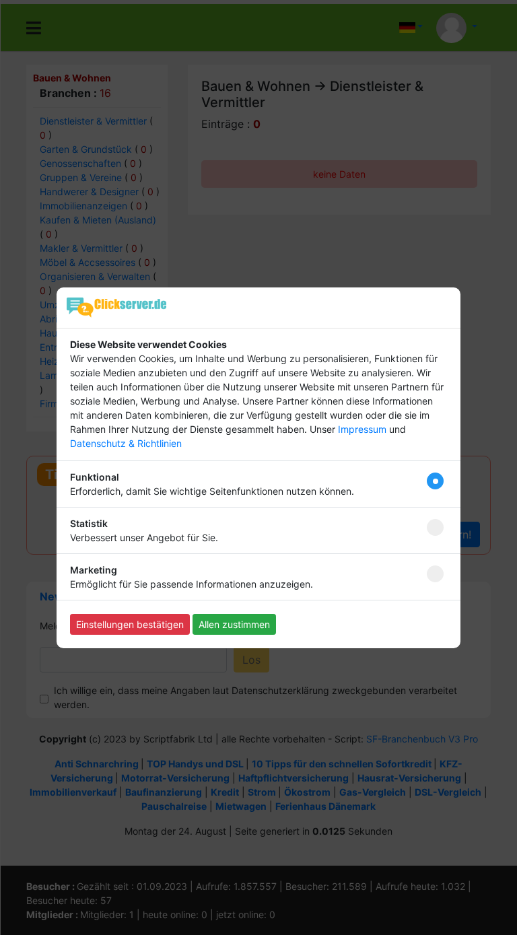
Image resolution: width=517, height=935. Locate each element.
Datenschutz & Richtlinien (126, 443)
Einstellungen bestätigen (130, 624)
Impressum (362, 429)
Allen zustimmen (234, 624)
